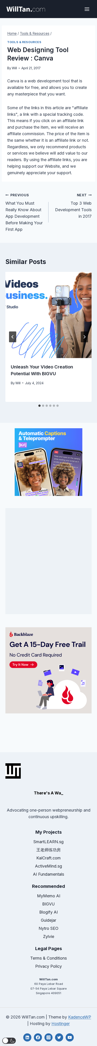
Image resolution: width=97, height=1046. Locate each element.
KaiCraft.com (48, 858)
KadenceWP (79, 1017)
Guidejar (48, 920)
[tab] (39, 406)
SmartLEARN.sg (48, 841)
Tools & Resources (24, 42)
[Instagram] (48, 1037)
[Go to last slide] (12, 336)
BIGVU (48, 904)
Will (14, 68)
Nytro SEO (48, 928)
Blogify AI (48, 912)
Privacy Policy (48, 966)
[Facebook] (38, 1037)
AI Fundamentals (48, 874)
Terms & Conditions (48, 958)
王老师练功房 (48, 849)
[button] (9, 1041)
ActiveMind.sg (48, 866)
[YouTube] (70, 1037)
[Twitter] (59, 1037)
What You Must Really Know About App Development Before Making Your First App (24, 212)
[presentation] (48, 315)
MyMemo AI (48, 895)
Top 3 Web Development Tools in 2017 (73, 206)
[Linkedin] (27, 1037)
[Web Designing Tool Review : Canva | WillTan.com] (25, 9)
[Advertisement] (48, 561)
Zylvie (48, 936)
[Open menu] (87, 9)
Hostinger (60, 1023)
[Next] (84, 336)
